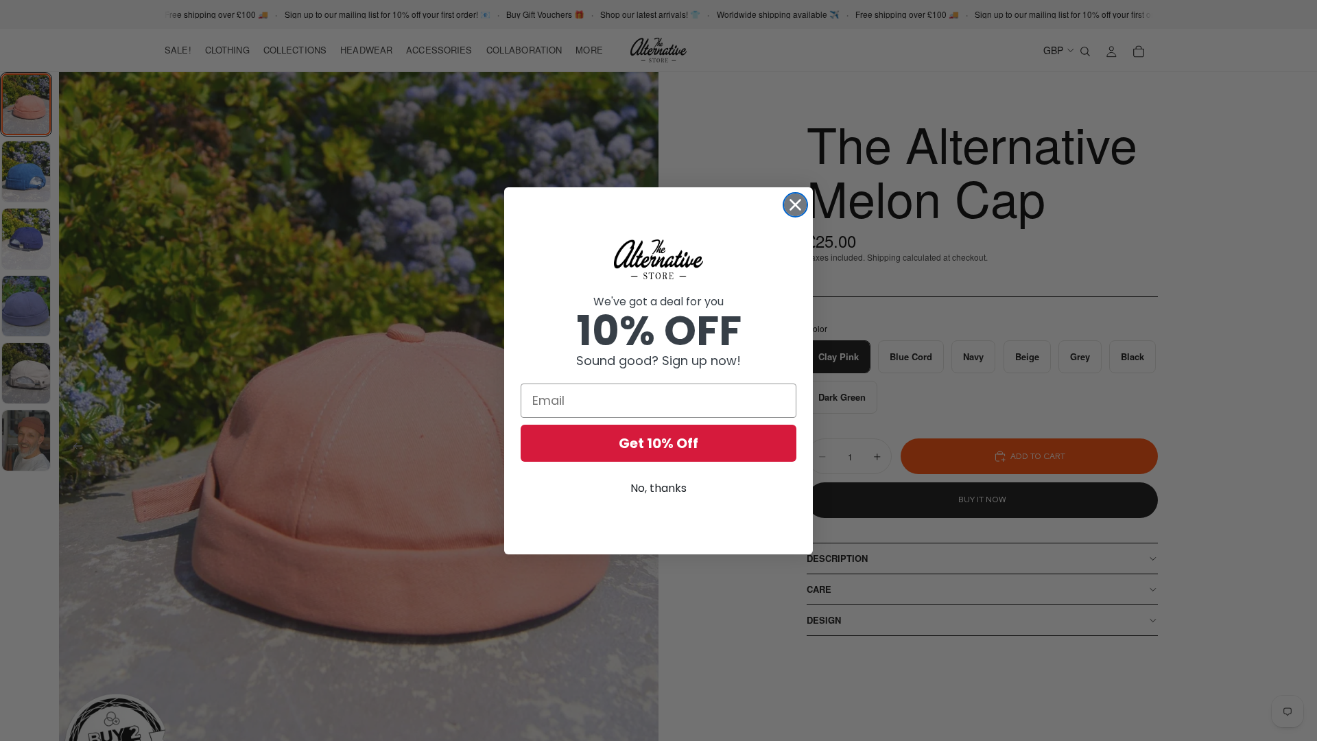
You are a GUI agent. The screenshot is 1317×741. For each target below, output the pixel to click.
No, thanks (658, 488)
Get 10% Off (658, 443)
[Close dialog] (795, 205)
